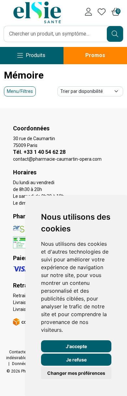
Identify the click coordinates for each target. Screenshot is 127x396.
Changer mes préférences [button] (76, 373)
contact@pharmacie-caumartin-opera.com (57, 159)
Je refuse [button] (76, 359)
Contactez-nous (24, 352)
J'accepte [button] (76, 346)
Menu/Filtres (20, 91)
